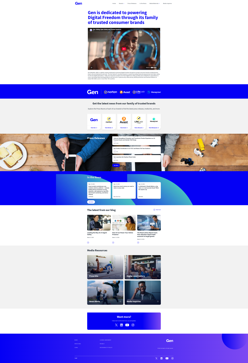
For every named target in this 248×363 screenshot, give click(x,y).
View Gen (93, 127)
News (76, 340)
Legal (76, 347)
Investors (78, 343)
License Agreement (105, 340)
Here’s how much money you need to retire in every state (124, 187)
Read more (158, 209)
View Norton (108, 127)
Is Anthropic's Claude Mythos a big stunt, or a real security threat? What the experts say (149, 188)
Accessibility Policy (106, 347)
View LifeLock (138, 127)
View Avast (123, 127)
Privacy (102, 343)
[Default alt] (169, 340)
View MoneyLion (153, 127)
